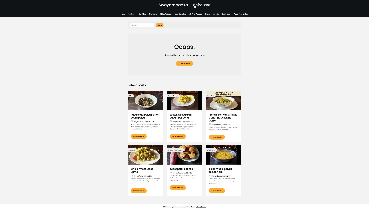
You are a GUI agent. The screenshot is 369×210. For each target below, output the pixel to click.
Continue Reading (138, 136)
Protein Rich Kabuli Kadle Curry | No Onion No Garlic (223, 117)
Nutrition (142, 14)
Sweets (216, 14)
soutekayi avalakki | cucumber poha (181, 116)
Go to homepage (184, 63)
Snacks (207, 14)
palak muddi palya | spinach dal (220, 170)
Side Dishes (226, 14)
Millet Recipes (165, 14)
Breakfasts (153, 14)
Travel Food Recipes (241, 14)
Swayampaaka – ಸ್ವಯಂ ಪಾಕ (184, 4)
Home (123, 14)
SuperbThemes (201, 207)
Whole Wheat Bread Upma (142, 170)
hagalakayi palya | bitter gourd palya (145, 116)
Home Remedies (180, 14)
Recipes (131, 14)
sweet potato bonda (181, 168)
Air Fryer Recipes (195, 14)
